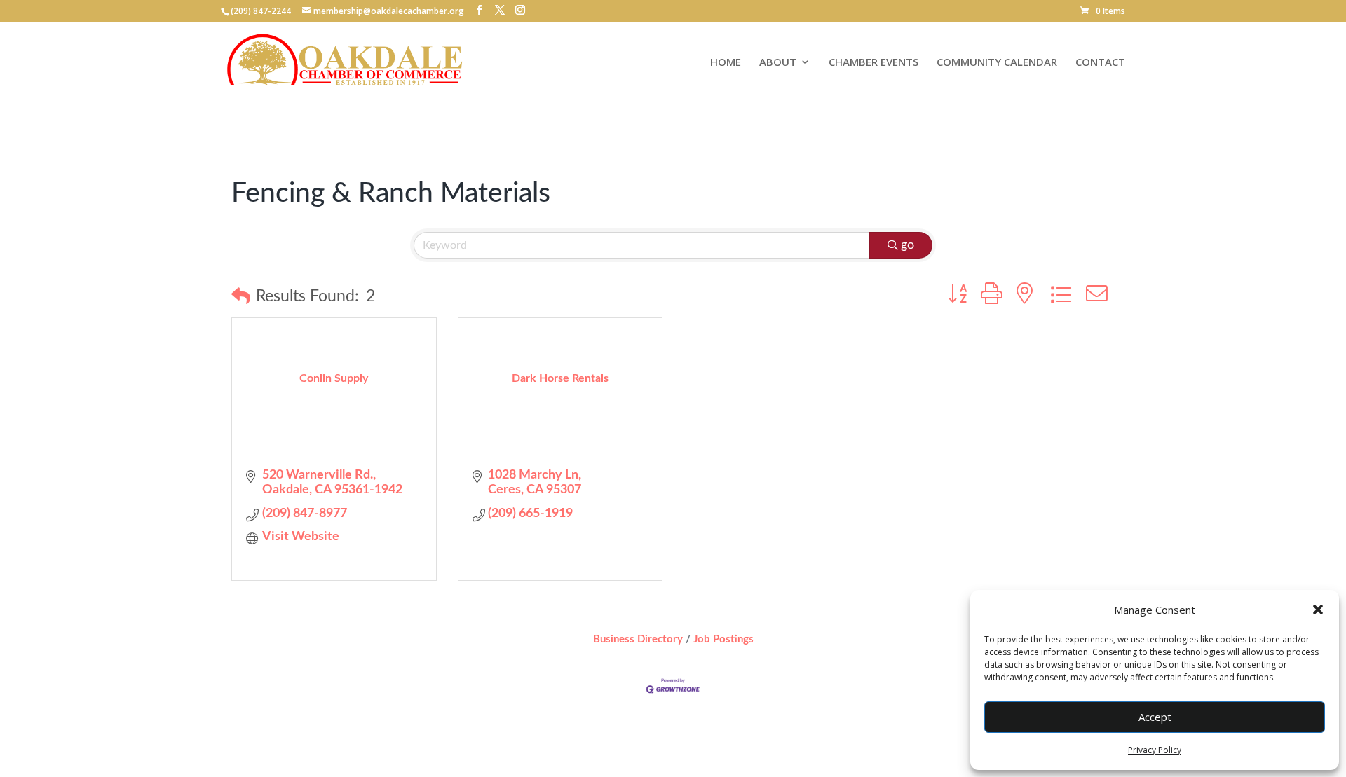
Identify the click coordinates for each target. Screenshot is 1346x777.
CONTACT (1100, 63)
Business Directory (638, 639)
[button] (1318, 610)
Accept (1154, 717)
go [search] (907, 245)
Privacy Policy (1154, 750)
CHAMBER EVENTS (873, 63)
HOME (725, 63)
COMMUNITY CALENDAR (997, 63)
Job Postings (723, 639)
